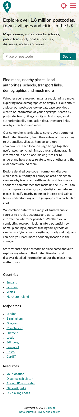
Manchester (15, 328)
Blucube (50, 408)
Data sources (27, 412)
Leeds (10, 337)
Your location (15, 374)
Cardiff (11, 356)
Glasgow (12, 323)
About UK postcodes (21, 383)
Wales (11, 291)
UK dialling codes (18, 393)
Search (68, 56)
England (12, 282)
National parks (16, 388)
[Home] (7, 7)
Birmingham (15, 318)
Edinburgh (13, 342)
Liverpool (13, 347)
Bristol (11, 352)
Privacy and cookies (48, 412)
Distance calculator (20, 378)
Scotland (12, 287)
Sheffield (12, 333)
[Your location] (64, 6)
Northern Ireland (18, 296)
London (11, 313)
